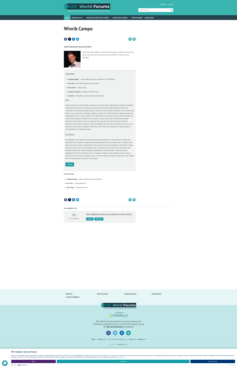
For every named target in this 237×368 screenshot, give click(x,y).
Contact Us (101, 339)
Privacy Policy (156, 294)
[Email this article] (77, 39)
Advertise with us (130, 294)
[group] (149, 17)
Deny (33, 361)
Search (171, 10)
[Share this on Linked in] (73, 39)
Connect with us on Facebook (108, 333)
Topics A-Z (132, 339)
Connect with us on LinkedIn (121, 333)
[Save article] (134, 39)
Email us (128, 333)
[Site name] (87, 11)
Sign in (112, 35)
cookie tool (121, 357)
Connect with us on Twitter (115, 333)
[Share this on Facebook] (65, 39)
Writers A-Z (142, 339)
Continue (123, 361)
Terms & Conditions (72, 297)
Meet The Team (102, 294)
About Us (69, 294)
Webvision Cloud (123, 344)
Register (163, 4)
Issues (93, 339)
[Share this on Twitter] (69, 39)
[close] (135, 35)
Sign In (171, 4)
